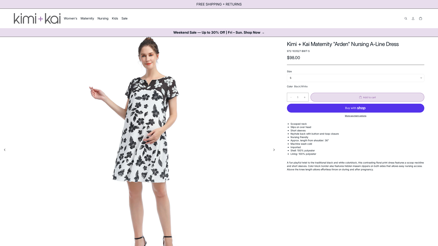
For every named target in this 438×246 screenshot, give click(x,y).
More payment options (355, 116)
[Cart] (420, 18)
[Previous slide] (4, 150)
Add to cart (369, 97)
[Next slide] (275, 150)
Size (289, 71)
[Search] (406, 18)
